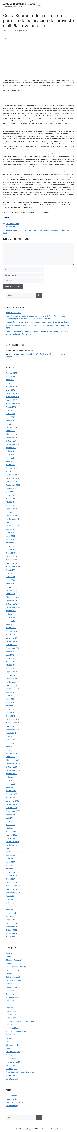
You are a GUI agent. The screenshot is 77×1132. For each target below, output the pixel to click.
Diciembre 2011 (12, 679)
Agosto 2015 (11, 529)
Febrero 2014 (11, 590)
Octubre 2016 (11, 482)
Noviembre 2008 (13, 804)
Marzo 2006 (11, 913)
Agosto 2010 (11, 733)
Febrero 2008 (11, 835)
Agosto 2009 (11, 774)
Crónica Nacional (12, 224)
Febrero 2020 (11, 373)
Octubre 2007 (11, 848)
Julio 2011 (10, 696)
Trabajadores (11, 1076)
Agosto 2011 (11, 692)
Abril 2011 (10, 706)
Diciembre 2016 (12, 475)
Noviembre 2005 (13, 927)
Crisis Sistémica (12, 970)
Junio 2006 (10, 903)
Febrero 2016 (11, 509)
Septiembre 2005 (13, 933)
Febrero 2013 (11, 631)
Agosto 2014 (11, 570)
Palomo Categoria (13, 1052)
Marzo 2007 (11, 872)
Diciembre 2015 (12, 516)
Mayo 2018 (10, 417)
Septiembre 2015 (13, 526)
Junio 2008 (10, 821)
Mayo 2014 (10, 580)
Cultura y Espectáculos (15, 987)
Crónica (9, 974)
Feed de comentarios (14, 1102)
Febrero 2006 (11, 916)
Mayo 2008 (10, 825)
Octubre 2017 (11, 441)
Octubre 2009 (11, 767)
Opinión (9, 1048)
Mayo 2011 (10, 702)
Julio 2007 (10, 859)
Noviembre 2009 (13, 764)
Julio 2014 (10, 573)
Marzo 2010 (11, 750)
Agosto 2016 (11, 488)
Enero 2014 (10, 594)
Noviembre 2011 (12, 682)
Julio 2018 (10, 410)
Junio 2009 (10, 781)
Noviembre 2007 (13, 845)
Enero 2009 (10, 798)
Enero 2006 (10, 920)
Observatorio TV (12, 1045)
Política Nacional (12, 1059)
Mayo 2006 (10, 906)
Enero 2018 (10, 431)
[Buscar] (39, 295)
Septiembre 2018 (13, 404)
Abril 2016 (10, 502)
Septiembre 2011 (13, 689)
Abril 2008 (10, 828)
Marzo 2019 (11, 383)
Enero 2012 (10, 675)
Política (9, 1055)
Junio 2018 (10, 414)
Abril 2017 (10, 461)
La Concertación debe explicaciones (20, 1021)
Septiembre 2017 (13, 444)
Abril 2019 (10, 380)
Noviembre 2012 (12, 641)
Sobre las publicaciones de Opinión (20, 1072)
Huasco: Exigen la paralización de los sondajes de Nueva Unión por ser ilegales (38, 322)
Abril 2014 (10, 584)
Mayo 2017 (10, 458)
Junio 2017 (10, 455)
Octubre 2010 (11, 726)
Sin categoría (11, 1069)
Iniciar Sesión (11, 1096)
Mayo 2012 (10, 662)
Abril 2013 (10, 624)
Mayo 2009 (10, 784)
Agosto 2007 (11, 855)
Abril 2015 (10, 543)
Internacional (11, 1014)
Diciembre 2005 (12, 923)
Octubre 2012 (11, 645)
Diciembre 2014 (12, 556)
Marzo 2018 (10, 424)
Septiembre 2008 (13, 811)
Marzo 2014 (11, 587)
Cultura (9, 984)
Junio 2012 (10, 658)
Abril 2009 (10, 787)
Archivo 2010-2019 (13, 313)
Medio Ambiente (12, 1028)
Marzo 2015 (10, 546)
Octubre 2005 (11, 930)
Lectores (9, 1025)
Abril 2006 (10, 910)
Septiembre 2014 (13, 567)
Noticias (9, 1038)
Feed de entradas (13, 1099)
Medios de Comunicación (16, 1031)
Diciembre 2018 (12, 393)
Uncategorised (12, 1079)
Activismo (10, 953)
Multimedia (10, 1035)
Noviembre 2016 (12, 478)
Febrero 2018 (11, 427)
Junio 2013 (10, 618)
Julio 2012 (10, 655)
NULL (8, 1042)
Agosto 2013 (11, 611)
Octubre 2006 (11, 889)
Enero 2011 (10, 716)
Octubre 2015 (11, 522)
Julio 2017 (10, 451)
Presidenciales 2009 (14, 1062)
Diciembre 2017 (12, 434)
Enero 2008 (10, 838)
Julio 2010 (10, 736)
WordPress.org (12, 1106)
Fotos (8, 1004)
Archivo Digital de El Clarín (19, 3)
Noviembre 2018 (12, 397)
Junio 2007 (10, 862)
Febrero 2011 (11, 713)
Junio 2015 (10, 536)
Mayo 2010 (10, 743)
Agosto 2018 (11, 407)
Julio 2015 (10, 533)
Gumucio (9, 1008)
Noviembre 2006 (13, 886)
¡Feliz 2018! (10, 227)
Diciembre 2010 (12, 719)
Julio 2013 (10, 614)
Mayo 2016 (10, 499)
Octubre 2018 (11, 400)
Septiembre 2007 (13, 852)
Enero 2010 (10, 757)
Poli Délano (31, 351)
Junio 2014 (10, 577)
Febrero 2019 (11, 387)
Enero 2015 (10, 553)
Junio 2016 (10, 495)
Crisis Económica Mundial (16, 967)
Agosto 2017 (11, 448)
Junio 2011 (10, 699)
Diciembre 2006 (12, 882)
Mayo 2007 (10, 865)
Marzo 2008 (11, 832)
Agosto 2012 (11, 652)
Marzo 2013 (11, 628)
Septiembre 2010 (13, 730)
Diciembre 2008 (12, 801)
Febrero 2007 (11, 876)
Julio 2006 (10, 899)
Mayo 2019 (10, 376)
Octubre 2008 (11, 808)
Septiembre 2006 (13, 893)
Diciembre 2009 (12, 760)
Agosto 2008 (11, 815)
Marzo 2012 (10, 668)
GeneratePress (56, 1129)
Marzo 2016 (11, 505)
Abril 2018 (10, 421)
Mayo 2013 (10, 621)
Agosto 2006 (11, 896)
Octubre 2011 (11, 685)
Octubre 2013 (11, 604)
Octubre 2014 (11, 563)
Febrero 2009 (11, 794)
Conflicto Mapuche (13, 963)
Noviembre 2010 (12, 723)
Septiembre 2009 (13, 770)
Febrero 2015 (11, 550)
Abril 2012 (10, 665)
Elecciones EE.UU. (13, 997)
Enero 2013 (10, 635)
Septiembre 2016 (13, 485)
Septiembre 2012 (13, 648)
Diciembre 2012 (12, 638)
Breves (9, 957)
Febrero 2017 (11, 468)
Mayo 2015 (10, 539)
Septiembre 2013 (13, 607)
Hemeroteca (11, 1011)
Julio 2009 (10, 777)
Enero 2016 (10, 512)
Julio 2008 (10, 818)
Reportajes (10, 1065)
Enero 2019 (10, 390)
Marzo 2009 (11, 791)
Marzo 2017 (10, 465)
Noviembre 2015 (12, 519)
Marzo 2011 (10, 709)
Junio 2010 (10, 740)
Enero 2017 (10, 471)
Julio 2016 (10, 492)
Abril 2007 (10, 869)
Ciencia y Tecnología (14, 960)
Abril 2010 (10, 747)
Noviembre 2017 (12, 438)
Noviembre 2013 (12, 601)
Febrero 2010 (11, 753)
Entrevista (10, 1001)
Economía (10, 991)
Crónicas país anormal (15, 980)
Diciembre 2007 (12, 842)
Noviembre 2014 (12, 560)
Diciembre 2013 (12, 597)
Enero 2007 (10, 879)
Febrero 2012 (11, 672)
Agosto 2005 (11, 937)
